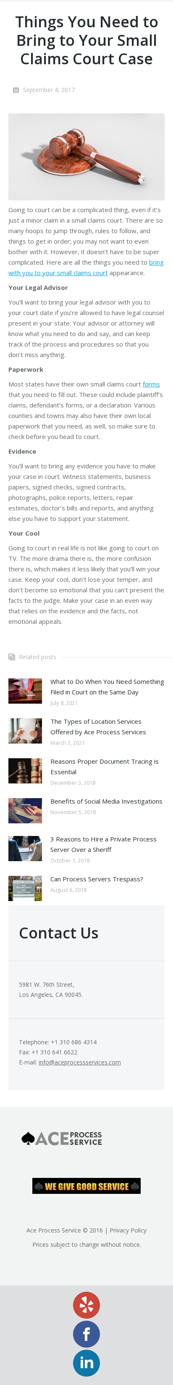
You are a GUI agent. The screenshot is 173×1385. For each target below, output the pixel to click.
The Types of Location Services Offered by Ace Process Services (98, 726)
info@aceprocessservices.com (80, 1062)
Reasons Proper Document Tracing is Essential (104, 766)
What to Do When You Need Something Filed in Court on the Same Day (107, 686)
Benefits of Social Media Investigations (106, 801)
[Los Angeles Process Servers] (86, 156)
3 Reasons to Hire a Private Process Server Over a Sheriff (103, 844)
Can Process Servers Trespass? (96, 879)
